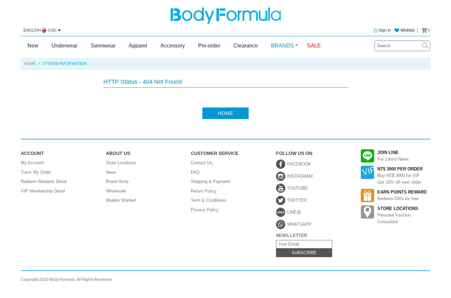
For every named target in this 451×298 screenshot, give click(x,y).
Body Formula (226, 16)
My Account (32, 162)
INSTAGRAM (300, 176)
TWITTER (296, 200)
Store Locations (121, 162)
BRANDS (282, 45)
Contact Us (201, 162)
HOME (30, 63)
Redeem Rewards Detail (44, 181)
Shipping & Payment (210, 181)
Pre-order (209, 45)
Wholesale (116, 191)
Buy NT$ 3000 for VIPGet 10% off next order (400, 175)
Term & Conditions (208, 200)
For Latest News (393, 156)
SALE (314, 45)
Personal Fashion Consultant (397, 215)
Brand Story (117, 181)
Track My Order (36, 172)
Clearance (245, 45)
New (32, 45)
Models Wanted (121, 200)
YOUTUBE (297, 188)
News (111, 172)
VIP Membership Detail (43, 191)
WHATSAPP (299, 224)
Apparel (138, 45)
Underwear (65, 45)
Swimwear (103, 45)
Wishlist (407, 30)
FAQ (195, 172)
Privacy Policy (205, 209)
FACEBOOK (299, 164)
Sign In (384, 30)
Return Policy (204, 191)
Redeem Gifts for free (402, 195)
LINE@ (294, 212)
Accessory (172, 45)
